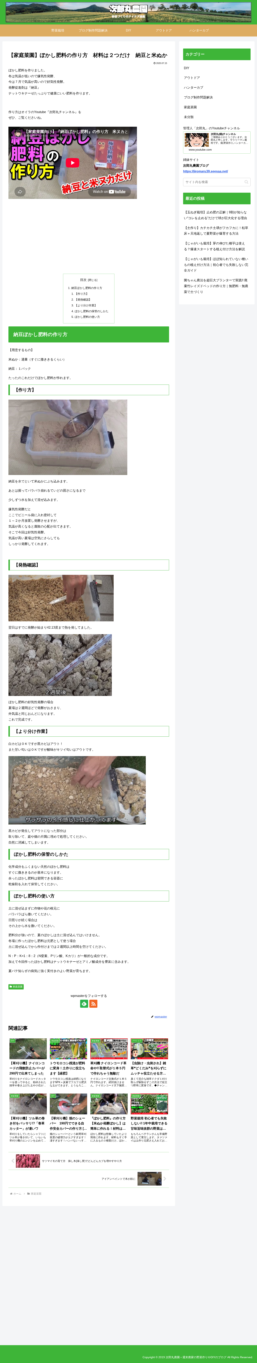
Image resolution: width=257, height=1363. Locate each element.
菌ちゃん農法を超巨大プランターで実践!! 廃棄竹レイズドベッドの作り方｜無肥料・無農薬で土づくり (216, 286)
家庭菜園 (17, 986)
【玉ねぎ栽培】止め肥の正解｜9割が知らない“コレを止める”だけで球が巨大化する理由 (215, 215)
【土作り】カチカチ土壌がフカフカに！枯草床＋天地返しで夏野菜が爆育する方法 (216, 230)
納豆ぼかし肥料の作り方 (86, 288)
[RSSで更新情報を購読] (93, 1004)
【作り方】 (82, 293)
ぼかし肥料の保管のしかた (91, 311)
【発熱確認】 (83, 299)
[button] (246, 182)
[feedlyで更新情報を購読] (84, 1004)
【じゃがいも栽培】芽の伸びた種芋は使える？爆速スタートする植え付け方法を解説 (214, 246)
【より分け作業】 (86, 305)
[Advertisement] (88, 236)
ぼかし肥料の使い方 (87, 316)
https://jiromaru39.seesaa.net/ (205, 171)
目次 (83, 280)
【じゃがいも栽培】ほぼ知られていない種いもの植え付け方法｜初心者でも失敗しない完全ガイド (216, 264)
